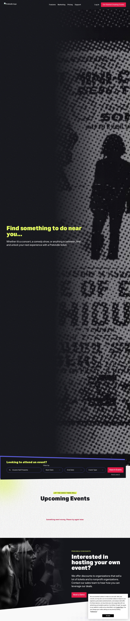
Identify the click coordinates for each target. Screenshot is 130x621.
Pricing (70, 5)
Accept (108, 615)
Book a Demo (79, 595)
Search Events (115, 470)
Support (78, 5)
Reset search (115, 474)
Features (52, 5)
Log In (96, 5)
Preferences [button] (93, 611)
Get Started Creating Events (113, 5)
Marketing (61, 5)
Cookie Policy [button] (119, 607)
